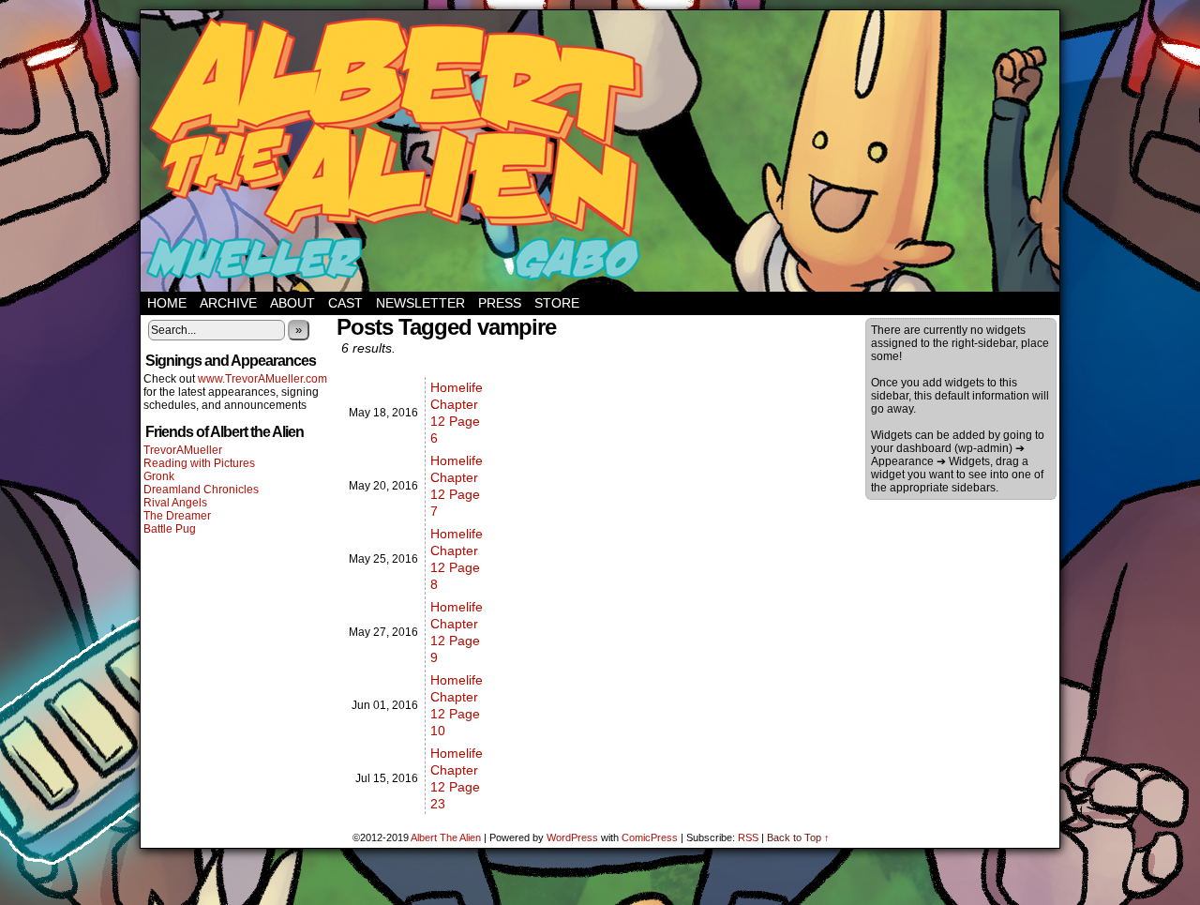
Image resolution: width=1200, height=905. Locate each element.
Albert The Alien (446, 837)
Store (556, 302)
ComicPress (650, 837)
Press (499, 302)
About (292, 302)
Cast (345, 302)
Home (167, 302)
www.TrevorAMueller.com (262, 378)
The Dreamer (177, 515)
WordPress (572, 837)
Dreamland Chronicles (201, 489)
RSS (748, 837)
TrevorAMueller (182, 450)
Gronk (158, 476)
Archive (228, 302)
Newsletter (420, 302)
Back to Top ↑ (798, 837)
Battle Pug (169, 528)
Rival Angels (175, 502)
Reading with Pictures (199, 463)
